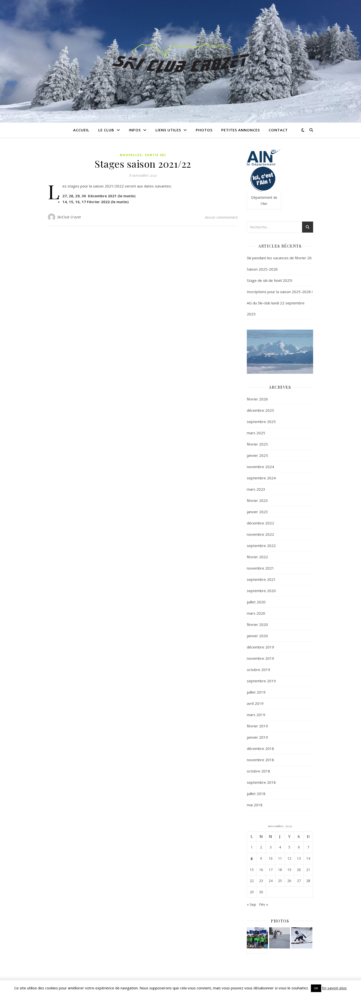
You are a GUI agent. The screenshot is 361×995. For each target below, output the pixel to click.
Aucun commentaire (221, 217)
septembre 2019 (261, 680)
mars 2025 (256, 432)
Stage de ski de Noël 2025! (269, 280)
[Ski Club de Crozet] (180, 57)
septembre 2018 (261, 782)
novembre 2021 (260, 568)
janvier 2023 (257, 511)
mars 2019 (256, 714)
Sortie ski (155, 155)
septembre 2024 (261, 477)
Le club (106, 129)
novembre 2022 (260, 534)
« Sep (251, 904)
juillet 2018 (256, 793)
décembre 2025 (260, 410)
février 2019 (257, 725)
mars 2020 (256, 613)
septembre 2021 (261, 579)
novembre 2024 (260, 466)
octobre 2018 (258, 771)
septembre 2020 (261, 590)
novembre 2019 (260, 658)
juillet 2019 (256, 692)
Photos (204, 129)
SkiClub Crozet (69, 217)
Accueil (81, 129)
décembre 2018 (260, 748)
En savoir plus (334, 987)
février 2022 (257, 556)
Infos (135, 129)
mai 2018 (255, 804)
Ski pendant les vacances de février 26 (279, 257)
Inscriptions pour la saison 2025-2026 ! (280, 291)
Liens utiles (168, 129)
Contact (278, 129)
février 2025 (257, 444)
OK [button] (316, 988)
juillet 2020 (256, 601)
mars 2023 (256, 489)
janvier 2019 (257, 737)
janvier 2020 (257, 635)
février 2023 (257, 500)
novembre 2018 (260, 759)
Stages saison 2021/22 (143, 163)
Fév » (263, 904)
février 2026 (257, 399)
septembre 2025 (261, 421)
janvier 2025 (257, 455)
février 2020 (257, 624)
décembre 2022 (260, 523)
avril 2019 (255, 703)
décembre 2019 (260, 647)
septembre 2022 (261, 545)
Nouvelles (131, 155)
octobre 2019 (258, 669)
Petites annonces (240, 129)
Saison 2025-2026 (262, 269)
